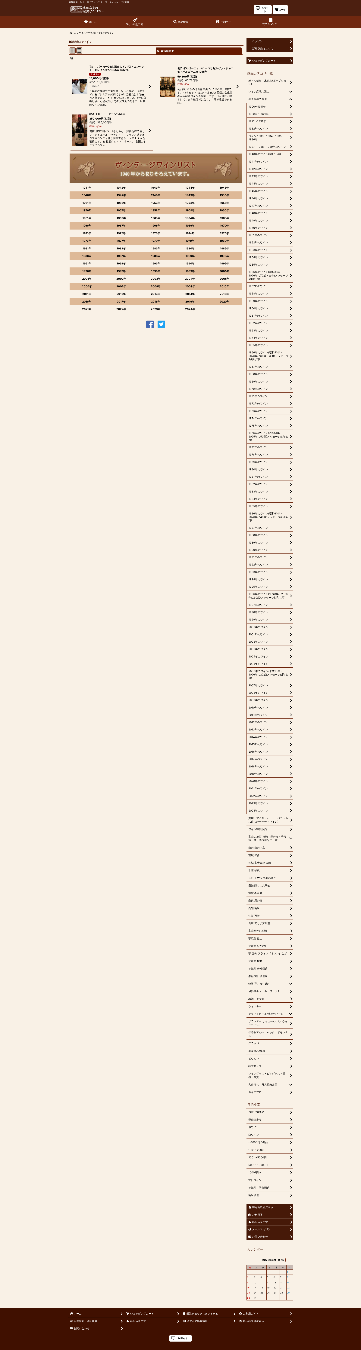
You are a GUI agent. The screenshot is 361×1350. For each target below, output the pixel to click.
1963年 (155, 218)
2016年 (86, 301)
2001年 (87, 278)
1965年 (224, 218)
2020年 (224, 301)
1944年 (190, 187)
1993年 (155, 263)
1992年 (121, 263)
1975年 (224, 233)
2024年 (190, 309)
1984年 (190, 248)
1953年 (155, 202)
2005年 (224, 278)
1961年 (87, 218)
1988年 (155, 256)
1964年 (190, 218)
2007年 (121, 286)
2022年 (121, 309)
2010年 (224, 286)
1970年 (224, 225)
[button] (180, 22)
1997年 (121, 271)
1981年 (87, 248)
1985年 (224, 248)
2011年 (86, 293)
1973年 (155, 233)
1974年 (190, 233)
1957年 (121, 210)
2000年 (224, 271)
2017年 (121, 301)
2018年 (155, 301)
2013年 (155, 293)
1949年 (190, 195)
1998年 (155, 271)
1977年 (121, 240)
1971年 (87, 233)
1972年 (121, 233)
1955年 (224, 202)
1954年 (190, 202)
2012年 (121, 293)
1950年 (224, 195)
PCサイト (183, 1338)
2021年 (86, 309)
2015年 (224, 293)
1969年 (190, 225)
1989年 (190, 256)
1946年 (86, 195)
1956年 (86, 210)
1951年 (87, 202)
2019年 (190, 301)
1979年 (190, 240)
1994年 (190, 263)
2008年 (156, 286)
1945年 (224, 187)
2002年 (121, 278)
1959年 (190, 210)
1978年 (155, 240)
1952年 (121, 202)
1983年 (155, 248)
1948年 (155, 195)
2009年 (190, 286)
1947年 (121, 195)
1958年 (155, 210)
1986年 (86, 256)
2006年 (87, 286)
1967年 (121, 225)
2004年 (190, 278)
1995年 (224, 263)
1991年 (87, 263)
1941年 (86, 187)
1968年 (155, 225)
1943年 (155, 187)
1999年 (190, 271)
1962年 (121, 218)
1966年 (86, 225)
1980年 (224, 240)
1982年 (121, 248)
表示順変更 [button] (167, 51)
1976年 (86, 240)
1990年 (224, 256)
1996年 (86, 271)
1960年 (224, 210)
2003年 (156, 278)
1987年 (121, 256)
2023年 (155, 309)
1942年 (121, 187)
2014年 (190, 293)
